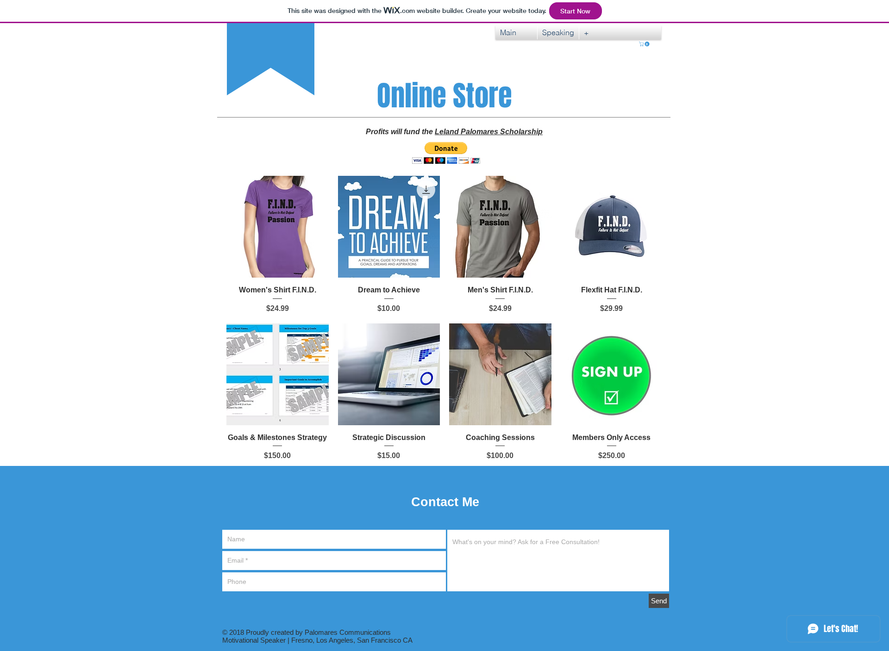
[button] (645, 44)
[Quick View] (277, 227)
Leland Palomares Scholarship (489, 132)
